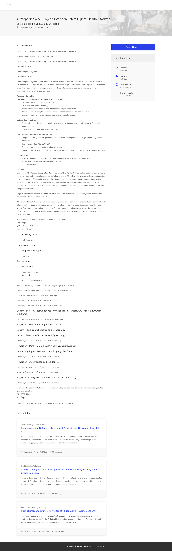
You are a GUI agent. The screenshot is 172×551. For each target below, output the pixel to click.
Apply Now (131, 47)
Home (8, 4)
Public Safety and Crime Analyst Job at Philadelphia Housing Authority (58, 510)
